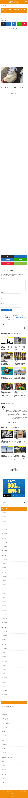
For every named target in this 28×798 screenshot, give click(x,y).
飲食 (3, 782)
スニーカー (4, 736)
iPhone (3, 710)
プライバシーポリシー (14, 793)
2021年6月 (4, 542)
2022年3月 (4, 529)
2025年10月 (5, 517)
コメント (3, 278)
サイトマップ (9, 791)
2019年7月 (4, 627)
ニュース (4, 740)
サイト (2, 303)
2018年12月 (5, 656)
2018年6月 (4, 682)
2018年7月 (4, 678)
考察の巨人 (14, 2)
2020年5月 (4, 584)
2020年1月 (4, 601)
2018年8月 (4, 673)
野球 (3, 778)
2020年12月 (5, 563)
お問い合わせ (23, 791)
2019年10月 (5, 614)
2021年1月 (4, 559)
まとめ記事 (4, 727)
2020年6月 (4, 580)
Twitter (10, 422)
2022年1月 (4, 534)
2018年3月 (4, 695)
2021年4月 (4, 546)
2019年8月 (4, 623)
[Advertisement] (14, 48)
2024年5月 (4, 521)
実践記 (3, 765)
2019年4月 (4, 639)
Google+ (17, 422)
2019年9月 (4, 618)
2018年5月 (4, 686)
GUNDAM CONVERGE (8, 706)
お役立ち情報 (5, 719)
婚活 (3, 761)
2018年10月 (5, 665)
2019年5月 (4, 635)
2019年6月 (4, 631)
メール (3, 298)
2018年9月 (4, 669)
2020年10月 (5, 572)
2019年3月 (4, 644)
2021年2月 (4, 555)
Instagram (23, 422)
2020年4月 (4, 589)
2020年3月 (4, 593)
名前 (2, 292)
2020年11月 (5, 567)
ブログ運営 (4, 744)
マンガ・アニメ (6, 748)
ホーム (4, 791)
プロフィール (16, 791)
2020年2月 (4, 597)
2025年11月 (5, 512)
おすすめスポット (6, 714)
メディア (4, 753)
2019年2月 (4, 648)
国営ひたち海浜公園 (7, 757)
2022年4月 (4, 525)
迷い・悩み (4, 774)
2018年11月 (5, 661)
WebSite (4, 422)
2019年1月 (4, 652)
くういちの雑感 (6, 723)
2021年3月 (4, 551)
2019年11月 (5, 610)
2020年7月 (4, 576)
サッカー (4, 731)
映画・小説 (4, 769)
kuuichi (8, 408)
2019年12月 (5, 606)
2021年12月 (5, 538)
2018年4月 (4, 690)
